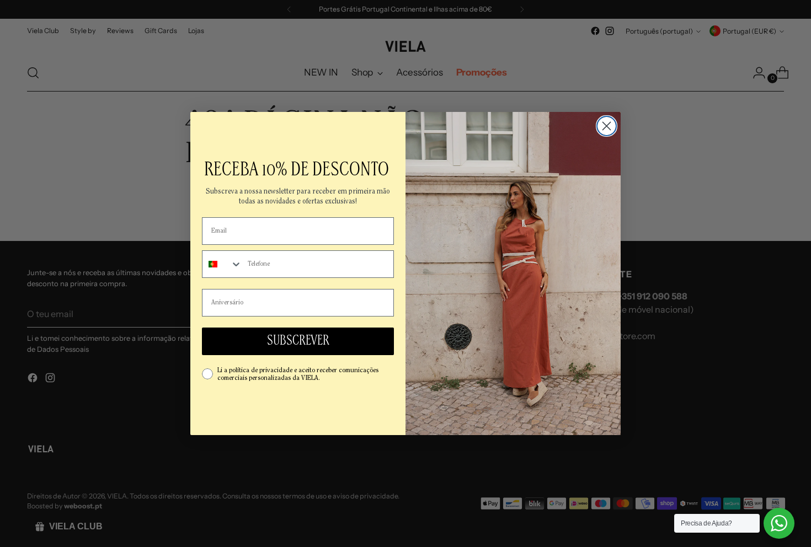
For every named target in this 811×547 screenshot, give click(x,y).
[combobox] (222, 264)
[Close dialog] (606, 126)
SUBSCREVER (298, 341)
